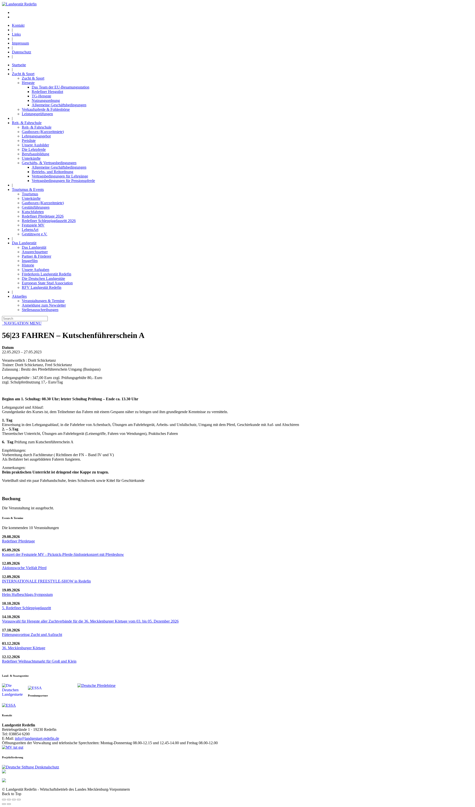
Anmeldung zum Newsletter (44, 305)
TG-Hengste (41, 96)
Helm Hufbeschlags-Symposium (27, 594)
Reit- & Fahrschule (27, 123)
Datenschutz (21, 52)
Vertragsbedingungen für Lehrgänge (60, 176)
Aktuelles (19, 296)
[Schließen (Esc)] (4, 799)
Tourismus (30, 194)
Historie (28, 265)
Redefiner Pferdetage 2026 (43, 216)
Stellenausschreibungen (40, 310)
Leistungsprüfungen (37, 114)
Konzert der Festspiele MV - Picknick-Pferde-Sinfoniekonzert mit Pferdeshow (63, 554)
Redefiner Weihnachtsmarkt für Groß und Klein (39, 661)
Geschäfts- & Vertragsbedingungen (49, 163)
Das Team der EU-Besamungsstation (60, 87)
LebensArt (30, 229)
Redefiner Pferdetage (18, 541)
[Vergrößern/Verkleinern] (19, 799)
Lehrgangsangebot (36, 136)
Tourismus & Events (28, 189)
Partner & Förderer (36, 256)
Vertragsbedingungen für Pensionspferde (63, 181)
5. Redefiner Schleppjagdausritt (26, 608)
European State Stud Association (47, 283)
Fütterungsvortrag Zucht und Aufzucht (32, 634)
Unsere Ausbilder (35, 145)
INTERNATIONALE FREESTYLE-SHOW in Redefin (46, 581)
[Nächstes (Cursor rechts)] (9, 804)
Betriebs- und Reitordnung (52, 172)
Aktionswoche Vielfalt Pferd (24, 568)
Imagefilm (30, 261)
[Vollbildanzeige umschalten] (14, 799)
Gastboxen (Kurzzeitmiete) (43, 132)
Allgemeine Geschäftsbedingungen (59, 105)
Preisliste (29, 140)
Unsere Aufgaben (35, 270)
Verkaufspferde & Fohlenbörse (46, 109)
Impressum (20, 43)
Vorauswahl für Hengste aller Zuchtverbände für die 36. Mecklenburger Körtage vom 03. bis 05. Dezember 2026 (90, 621)
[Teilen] (9, 799)
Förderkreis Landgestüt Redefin (46, 274)
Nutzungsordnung (46, 100)
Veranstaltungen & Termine (43, 301)
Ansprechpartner (35, 252)
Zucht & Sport (23, 74)
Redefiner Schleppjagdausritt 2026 (49, 221)
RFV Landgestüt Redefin (41, 287)
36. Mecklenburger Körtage (23, 648)
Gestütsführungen (35, 207)
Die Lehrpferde (34, 149)
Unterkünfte (31, 158)
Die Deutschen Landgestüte (43, 278)
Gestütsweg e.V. (34, 234)
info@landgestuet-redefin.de (37, 738)
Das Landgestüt (24, 243)
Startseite (19, 65)
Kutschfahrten (33, 212)
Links (16, 34)
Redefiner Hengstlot (47, 92)
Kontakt (18, 25)
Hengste (28, 83)
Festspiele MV (33, 225)
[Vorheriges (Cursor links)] (4, 804)
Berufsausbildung (35, 154)
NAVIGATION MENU (22, 323)
